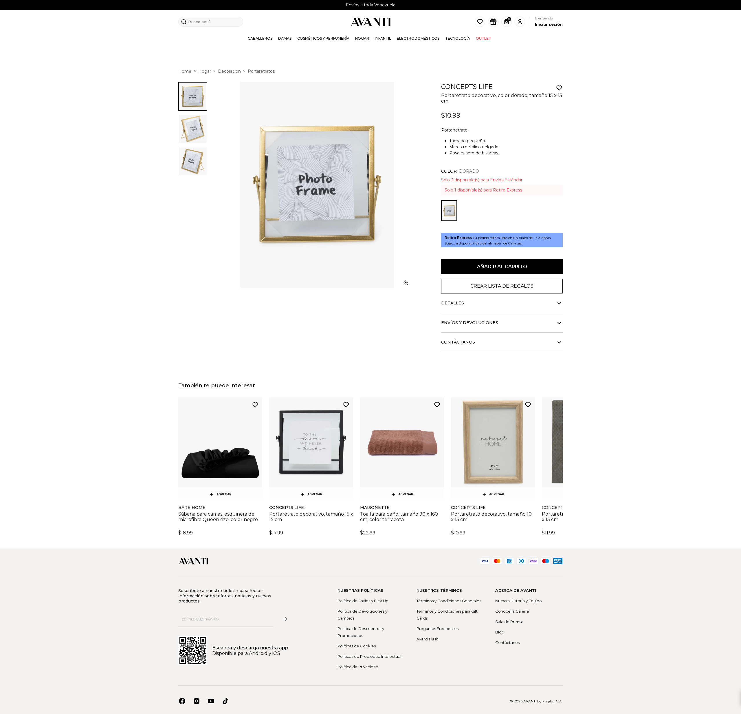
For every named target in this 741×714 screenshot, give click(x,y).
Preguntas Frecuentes (437, 628)
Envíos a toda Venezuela (370, 5)
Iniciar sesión (549, 24)
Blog (499, 632)
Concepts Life (467, 87)
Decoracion (229, 71)
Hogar (362, 38)
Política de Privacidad (358, 666)
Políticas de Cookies (357, 646)
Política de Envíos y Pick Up (363, 600)
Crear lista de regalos (501, 286)
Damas (284, 38)
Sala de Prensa (509, 621)
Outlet (483, 38)
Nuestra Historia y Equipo (518, 600)
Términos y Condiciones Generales (449, 600)
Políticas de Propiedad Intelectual (369, 656)
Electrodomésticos (418, 38)
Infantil (383, 38)
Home (184, 71)
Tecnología (457, 38)
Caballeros (260, 38)
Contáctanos (507, 642)
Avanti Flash (428, 639)
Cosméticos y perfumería (323, 38)
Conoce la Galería (512, 611)
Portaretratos (261, 71)
